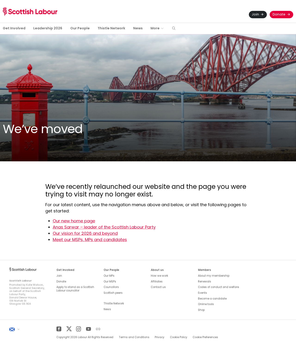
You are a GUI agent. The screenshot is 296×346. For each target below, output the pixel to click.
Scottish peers (113, 293)
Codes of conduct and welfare (218, 287)
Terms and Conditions (134, 337)
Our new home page (74, 221)
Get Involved (14, 28)
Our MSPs (110, 281)
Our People (80, 28)
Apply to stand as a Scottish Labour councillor (75, 288)
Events (202, 293)
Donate (279, 14)
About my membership (213, 276)
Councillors (111, 287)
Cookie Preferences (205, 337)
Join (255, 14)
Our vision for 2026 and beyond (85, 233)
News (138, 28)
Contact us (158, 287)
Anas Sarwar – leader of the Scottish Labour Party (104, 227)
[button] (174, 28)
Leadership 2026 (47, 28)
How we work (159, 276)
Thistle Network (111, 28)
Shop (201, 310)
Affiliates (157, 281)
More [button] (155, 28)
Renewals (204, 281)
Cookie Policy (178, 337)
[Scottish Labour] (30, 11)
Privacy (159, 337)
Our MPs (109, 276)
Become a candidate (212, 298)
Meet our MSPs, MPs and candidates (90, 239)
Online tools (206, 304)
